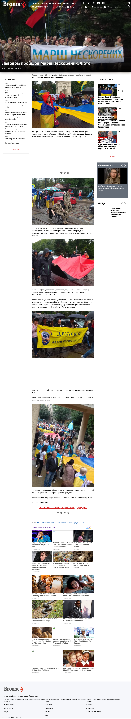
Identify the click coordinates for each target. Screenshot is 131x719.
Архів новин (90, 708)
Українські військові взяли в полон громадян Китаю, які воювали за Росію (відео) (111, 188)
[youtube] (103, 3)
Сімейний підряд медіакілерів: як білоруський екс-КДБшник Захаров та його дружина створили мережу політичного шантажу (16, 129)
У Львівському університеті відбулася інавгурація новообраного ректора (118, 213)
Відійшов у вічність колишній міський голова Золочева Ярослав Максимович (15, 141)
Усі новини (16, 150)
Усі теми (112, 157)
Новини (35, 3)
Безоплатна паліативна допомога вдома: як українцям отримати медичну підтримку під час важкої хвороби (16, 116)
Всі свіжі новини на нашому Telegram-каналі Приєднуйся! (63, 508)
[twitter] (88, 3)
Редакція (18, 68)
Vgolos (14, 4)
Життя (47, 712)
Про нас (89, 701)
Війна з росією (112, 7)
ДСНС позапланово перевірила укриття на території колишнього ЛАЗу (15, 95)
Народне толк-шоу (77, 7)
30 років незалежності (63, 523)
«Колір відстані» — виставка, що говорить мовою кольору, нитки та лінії (16, 105)
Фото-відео (8, 708)
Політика (48, 705)
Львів (73, 3)
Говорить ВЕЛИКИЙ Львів (56, 7)
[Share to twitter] (61, 173)
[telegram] (94, 3)
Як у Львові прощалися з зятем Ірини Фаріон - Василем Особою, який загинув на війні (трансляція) (111, 124)
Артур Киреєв (78, 523)
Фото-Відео (55, 3)
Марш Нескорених (45, 523)
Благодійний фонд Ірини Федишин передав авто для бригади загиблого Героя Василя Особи (110, 100)
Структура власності (93, 712)
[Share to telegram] (64, 173)
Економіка (49, 708)
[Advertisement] (63, 154)
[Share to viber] (67, 173)
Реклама (89, 705)
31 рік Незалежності (95, 7)
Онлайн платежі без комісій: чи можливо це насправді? (15, 86)
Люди (66, 3)
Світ (46, 715)
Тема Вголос (9, 705)
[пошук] (129, 6)
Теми (44, 3)
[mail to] (98, 3)
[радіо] (129, 3)
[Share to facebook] (58, 173)
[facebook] (82, 3)
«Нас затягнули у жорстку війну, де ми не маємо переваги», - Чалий (109, 146)
